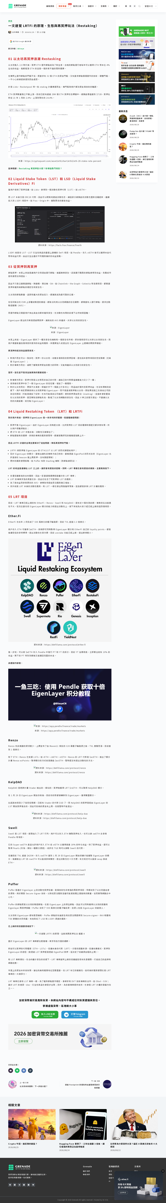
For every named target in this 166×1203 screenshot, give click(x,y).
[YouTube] (24, 1185)
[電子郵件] (10, 1070)
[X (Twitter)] (15, 1185)
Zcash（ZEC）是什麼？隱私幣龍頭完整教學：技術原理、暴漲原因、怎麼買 (142, 118)
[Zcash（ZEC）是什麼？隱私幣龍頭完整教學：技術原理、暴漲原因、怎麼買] (123, 119)
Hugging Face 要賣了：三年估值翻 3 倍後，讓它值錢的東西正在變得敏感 (142, 159)
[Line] (17, 1070)
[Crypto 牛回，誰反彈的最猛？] (123, 147)
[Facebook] (130, 6)
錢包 (110, 1174)
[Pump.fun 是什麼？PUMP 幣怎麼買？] (123, 134)
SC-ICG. (106, 1200)
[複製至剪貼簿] (30, 1070)
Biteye (21, 48)
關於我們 (86, 1171)
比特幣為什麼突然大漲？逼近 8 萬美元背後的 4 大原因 (142, 173)
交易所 (104, 6)
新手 (110, 1171)
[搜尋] (139, 6)
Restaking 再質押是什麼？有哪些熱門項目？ (40, 168)
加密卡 (91, 6)
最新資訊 (50, 6)
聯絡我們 (86, 1174)
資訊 (10, 21)
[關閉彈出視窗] (163, 1171)
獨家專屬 (62, 6)
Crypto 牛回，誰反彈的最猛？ (22, 1143)
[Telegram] (134, 6)
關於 (115, 6)
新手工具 (77, 6)
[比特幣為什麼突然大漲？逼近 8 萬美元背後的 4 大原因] (123, 175)
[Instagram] (126, 6)
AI (109, 1181)
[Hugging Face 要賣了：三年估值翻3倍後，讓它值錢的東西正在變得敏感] (123, 159)
